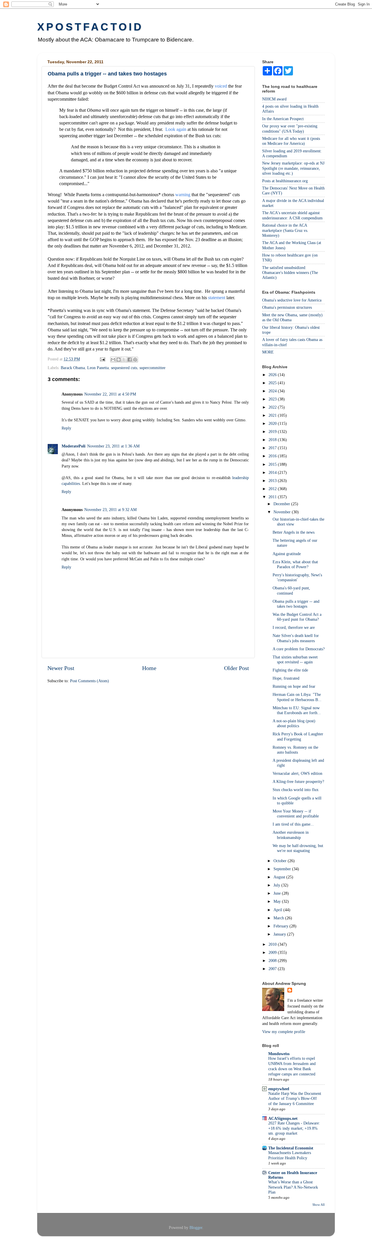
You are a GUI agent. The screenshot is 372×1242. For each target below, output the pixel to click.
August (279, 877)
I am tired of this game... (293, 824)
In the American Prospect (283, 118)
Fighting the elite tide (290, 670)
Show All (318, 1204)
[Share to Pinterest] (135, 359)
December (282, 503)
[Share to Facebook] (130, 359)
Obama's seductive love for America (291, 300)
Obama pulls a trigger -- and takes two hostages (296, 604)
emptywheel (278, 1088)
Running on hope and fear (294, 686)
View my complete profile (283, 1031)
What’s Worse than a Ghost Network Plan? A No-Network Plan (293, 1187)
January (280, 934)
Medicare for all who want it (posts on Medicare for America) (291, 141)
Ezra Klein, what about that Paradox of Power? (295, 564)
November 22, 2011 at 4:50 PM (110, 394)
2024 (273, 391)
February (281, 926)
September (282, 868)
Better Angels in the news (293, 532)
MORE (268, 352)
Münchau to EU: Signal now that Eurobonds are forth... (297, 710)
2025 (273, 382)
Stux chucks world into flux (296, 789)
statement (216, 297)
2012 (273, 488)
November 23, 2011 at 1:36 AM (113, 446)
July (277, 885)
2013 (273, 480)
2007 (273, 968)
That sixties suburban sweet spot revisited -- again (295, 659)
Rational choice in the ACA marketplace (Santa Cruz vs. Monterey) (285, 230)
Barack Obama (73, 367)
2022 (273, 407)
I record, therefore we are (294, 627)
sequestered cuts (124, 367)
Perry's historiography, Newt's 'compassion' (297, 577)
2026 (273, 374)
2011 (273, 496)
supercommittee (152, 367)
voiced (221, 86)
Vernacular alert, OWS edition (297, 773)
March (279, 918)
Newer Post (60, 668)
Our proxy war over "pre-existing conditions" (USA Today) (289, 128)
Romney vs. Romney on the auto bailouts (295, 749)
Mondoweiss (278, 1053)
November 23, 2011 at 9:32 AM (110, 509)
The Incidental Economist (290, 1148)
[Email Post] (102, 359)
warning (182, 194)
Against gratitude (287, 553)
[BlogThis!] (118, 359)
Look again (175, 129)
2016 (273, 456)
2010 (273, 944)
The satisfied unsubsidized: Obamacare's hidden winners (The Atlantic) (290, 272)
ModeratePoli (73, 446)
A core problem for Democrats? (299, 649)
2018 (273, 439)
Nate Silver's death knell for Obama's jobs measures (296, 638)
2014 (273, 472)
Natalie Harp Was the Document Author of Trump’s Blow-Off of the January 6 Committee (294, 1098)
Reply (66, 428)
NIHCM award (274, 99)
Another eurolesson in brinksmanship (291, 835)
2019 (273, 431)
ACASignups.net (283, 1118)
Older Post (236, 668)
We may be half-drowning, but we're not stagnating (298, 848)
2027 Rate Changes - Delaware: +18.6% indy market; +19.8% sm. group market (294, 1128)
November (282, 512)
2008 (273, 960)
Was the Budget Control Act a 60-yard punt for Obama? (297, 617)
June (277, 893)
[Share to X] (124, 359)
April (278, 909)
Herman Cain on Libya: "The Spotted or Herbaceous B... (297, 697)
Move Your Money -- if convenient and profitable (296, 813)
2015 (273, 464)
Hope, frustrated (286, 678)
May (277, 901)
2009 (273, 952)
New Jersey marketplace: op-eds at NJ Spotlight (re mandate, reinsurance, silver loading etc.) (293, 168)
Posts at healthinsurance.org (285, 180)
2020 (273, 423)
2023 (273, 399)
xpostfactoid (90, 27)
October (280, 860)
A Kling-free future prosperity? (298, 781)
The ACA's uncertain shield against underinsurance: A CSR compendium (292, 215)
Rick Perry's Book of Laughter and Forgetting (298, 736)
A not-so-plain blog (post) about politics (294, 723)
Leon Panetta (98, 367)
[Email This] (113, 359)
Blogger (195, 1227)
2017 (273, 447)
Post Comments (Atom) (89, 680)
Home (149, 668)
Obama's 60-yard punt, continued (291, 590)
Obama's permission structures (287, 307)
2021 (273, 415)
